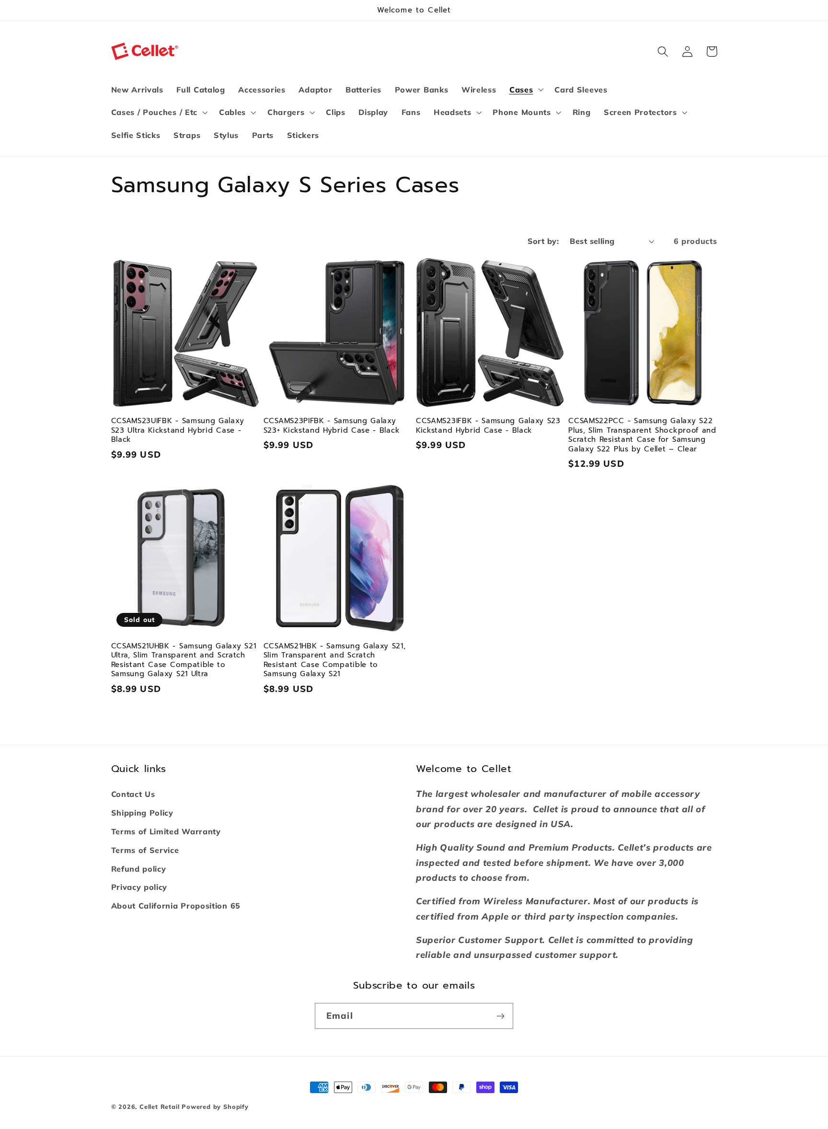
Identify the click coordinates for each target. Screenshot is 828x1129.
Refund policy (138, 869)
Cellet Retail (159, 1106)
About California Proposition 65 (176, 905)
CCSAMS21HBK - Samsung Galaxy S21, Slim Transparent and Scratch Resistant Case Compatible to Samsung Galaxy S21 (335, 660)
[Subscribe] (500, 1016)
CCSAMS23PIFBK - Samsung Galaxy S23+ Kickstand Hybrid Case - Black (332, 425)
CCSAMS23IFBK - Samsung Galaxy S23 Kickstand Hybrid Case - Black (488, 425)
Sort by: (543, 241)
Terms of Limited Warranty (166, 831)
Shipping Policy (142, 813)
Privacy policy (139, 887)
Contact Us (133, 794)
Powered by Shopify (215, 1106)
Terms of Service (145, 850)
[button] (525, 89)
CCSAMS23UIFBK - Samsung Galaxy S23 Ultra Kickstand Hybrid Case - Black (177, 430)
